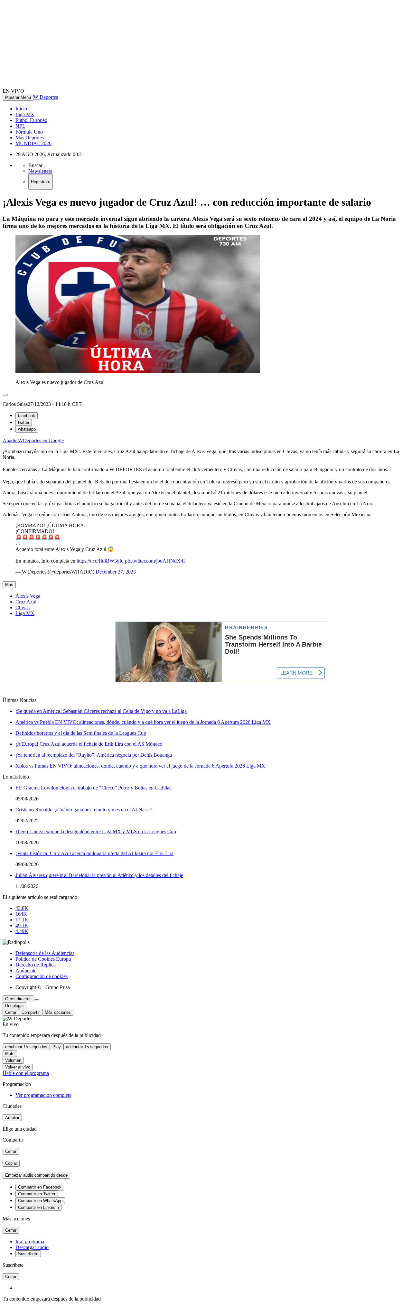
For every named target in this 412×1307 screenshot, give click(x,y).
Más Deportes (29, 137)
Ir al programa (29, 1241)
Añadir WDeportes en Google (33, 440)
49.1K (21, 925)
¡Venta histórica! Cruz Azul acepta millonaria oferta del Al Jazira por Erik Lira (94, 853)
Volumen (13, 1060)
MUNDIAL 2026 (33, 143)
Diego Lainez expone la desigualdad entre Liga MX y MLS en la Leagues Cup (95, 831)
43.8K (21, 908)
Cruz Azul (25, 601)
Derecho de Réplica (35, 964)
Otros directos (18, 998)
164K (21, 914)
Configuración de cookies (41, 976)
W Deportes (45, 97)
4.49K (21, 931)
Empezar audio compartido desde (36, 1175)
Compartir (31, 1012)
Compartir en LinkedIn (38, 1207)
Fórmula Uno (29, 132)
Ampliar (12, 1117)
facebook (26, 415)
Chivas (22, 607)
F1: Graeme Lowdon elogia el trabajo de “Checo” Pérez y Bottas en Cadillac (93, 787)
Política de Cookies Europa (43, 959)
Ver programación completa (43, 1095)
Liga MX (24, 114)
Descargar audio (32, 1247)
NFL (20, 126)
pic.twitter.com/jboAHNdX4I (155, 561)
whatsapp (27, 429)
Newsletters (40, 171)
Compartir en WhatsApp (40, 1200)
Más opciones (58, 1012)
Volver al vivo (17, 1067)
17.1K (21, 919)
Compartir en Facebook (39, 1187)
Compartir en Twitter (36, 1193)
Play (56, 1046)
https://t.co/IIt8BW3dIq (100, 561)
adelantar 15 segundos (87, 1046)
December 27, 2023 (116, 571)
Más (9, 584)
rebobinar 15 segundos (26, 1046)
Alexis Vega (27, 596)
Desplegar (14, 1005)
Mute (9, 1053)
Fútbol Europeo (31, 120)
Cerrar (10, 1012)
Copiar (11, 1163)
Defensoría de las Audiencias (44, 953)
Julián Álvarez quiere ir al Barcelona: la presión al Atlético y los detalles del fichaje (99, 875)
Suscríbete (28, 1253)
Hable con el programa (26, 1073)
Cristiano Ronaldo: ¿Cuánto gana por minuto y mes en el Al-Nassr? (83, 809)
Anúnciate (25, 970)
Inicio (21, 108)
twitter (23, 422)
